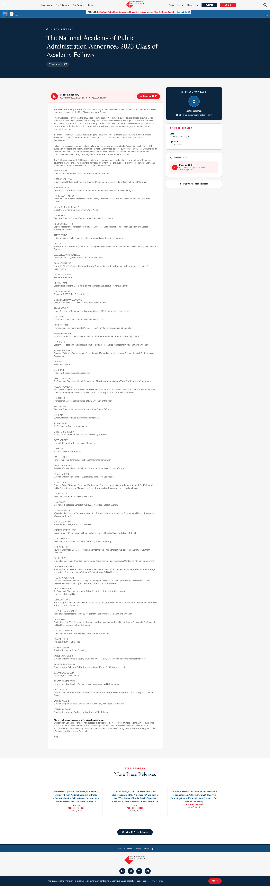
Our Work (78, 5)
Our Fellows (61, 5)
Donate (209, 5)
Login (228, 5)
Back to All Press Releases (195, 184)
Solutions (45, 5)
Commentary (175, 5)
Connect (128, 848)
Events (91, 5)
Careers (118, 848)
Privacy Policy (157, 881)
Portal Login (149, 848)
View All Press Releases (137, 832)
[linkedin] (148, 871)
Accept (215, 881)
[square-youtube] (139, 871)
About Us (191, 5)
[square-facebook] (122, 871)
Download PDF (150, 96)
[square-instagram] (131, 871)
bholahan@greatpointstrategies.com (195, 115)
